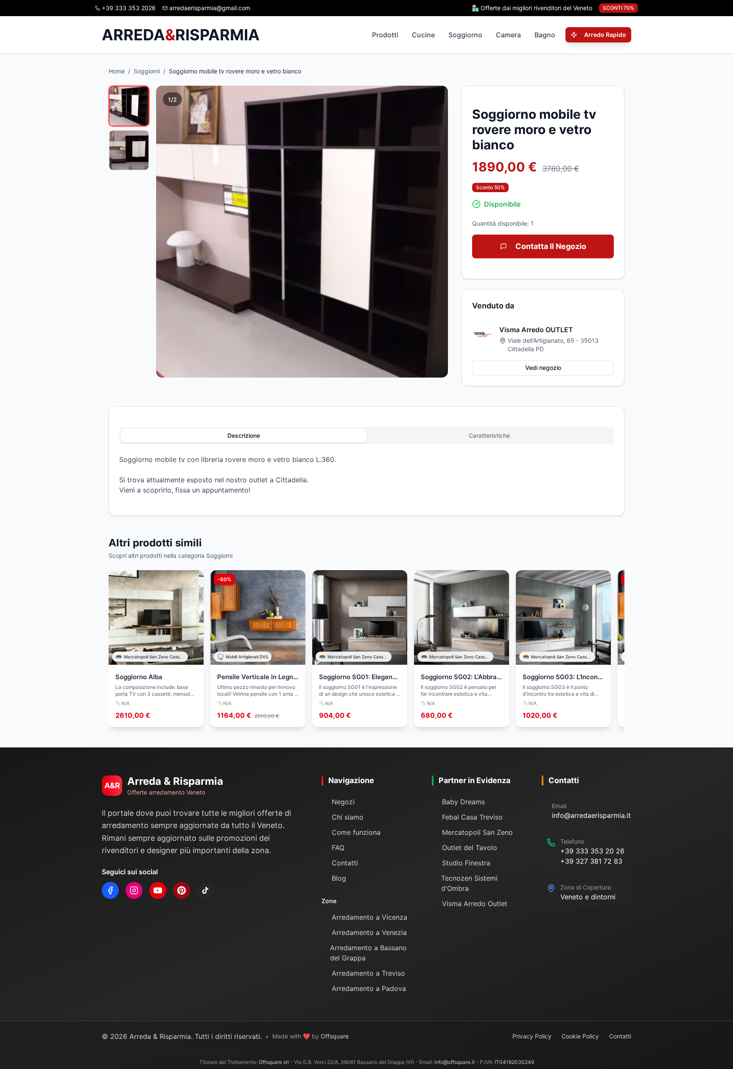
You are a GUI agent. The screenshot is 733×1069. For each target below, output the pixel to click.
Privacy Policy (531, 1036)
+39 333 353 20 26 (592, 851)
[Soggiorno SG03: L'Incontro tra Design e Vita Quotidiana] (563, 648)
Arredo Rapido (605, 34)
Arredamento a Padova (369, 988)
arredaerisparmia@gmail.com (209, 7)
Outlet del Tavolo (469, 847)
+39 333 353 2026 (129, 7)
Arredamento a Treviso (368, 973)
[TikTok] (205, 890)
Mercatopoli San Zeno (477, 832)
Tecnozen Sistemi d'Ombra (469, 883)
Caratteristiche (489, 435)
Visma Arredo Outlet (474, 903)
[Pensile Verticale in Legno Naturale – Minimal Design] (257, 648)
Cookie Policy (580, 1036)
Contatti (345, 863)
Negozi (343, 802)
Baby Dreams (463, 802)
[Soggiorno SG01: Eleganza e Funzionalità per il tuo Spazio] (359, 648)
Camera (508, 35)
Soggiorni (147, 71)
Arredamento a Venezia (369, 932)
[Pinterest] (181, 890)
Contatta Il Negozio (550, 246)
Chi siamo (348, 817)
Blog (339, 878)
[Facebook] (110, 890)
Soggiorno (465, 35)
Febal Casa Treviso (472, 817)
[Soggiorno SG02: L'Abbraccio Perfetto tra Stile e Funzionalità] (461, 648)
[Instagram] (134, 890)
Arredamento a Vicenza (369, 917)
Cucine (423, 35)
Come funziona (356, 832)
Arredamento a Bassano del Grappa (368, 952)
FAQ (338, 847)
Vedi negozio (543, 367)
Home (117, 71)
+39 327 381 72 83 (591, 861)
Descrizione (243, 435)
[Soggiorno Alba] (156, 648)
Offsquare (335, 1036)
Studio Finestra (466, 863)
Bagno (544, 35)
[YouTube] (157, 890)
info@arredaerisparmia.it (591, 815)
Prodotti (385, 35)
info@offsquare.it (454, 1062)
